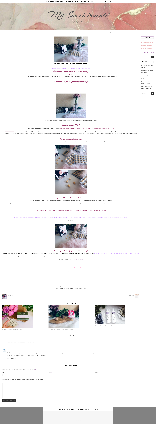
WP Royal (61, 415)
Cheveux (65, 1)
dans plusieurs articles (46, 85)
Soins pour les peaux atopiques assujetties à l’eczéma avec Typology (146, 76)
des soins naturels (81, 259)
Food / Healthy (75, 1)
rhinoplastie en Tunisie (13, 338)
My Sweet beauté (78, 14)
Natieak (9, 349)
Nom (3, 372)
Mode (69, 1)
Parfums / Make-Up (59, 1)
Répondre (137, 338)
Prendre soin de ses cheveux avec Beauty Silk (105, 325)
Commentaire (5, 382)
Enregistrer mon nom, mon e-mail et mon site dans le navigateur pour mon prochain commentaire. (23, 379)
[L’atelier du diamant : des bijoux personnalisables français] (137, 296)
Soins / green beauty (49, 1)
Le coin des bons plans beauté (86, 1)
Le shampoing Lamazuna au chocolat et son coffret (61, 329)
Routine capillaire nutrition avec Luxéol (12, 329)
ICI (74, 220)
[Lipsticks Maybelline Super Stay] (4, 296)
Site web (96, 372)
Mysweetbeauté (71, 285)
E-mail (50, 372)
